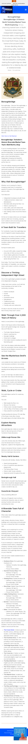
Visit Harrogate (10, 730)
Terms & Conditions (8, 732)
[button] (26, 9)
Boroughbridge (8, 101)
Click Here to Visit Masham (9, 136)
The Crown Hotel (9, 630)
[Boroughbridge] (12, 87)
